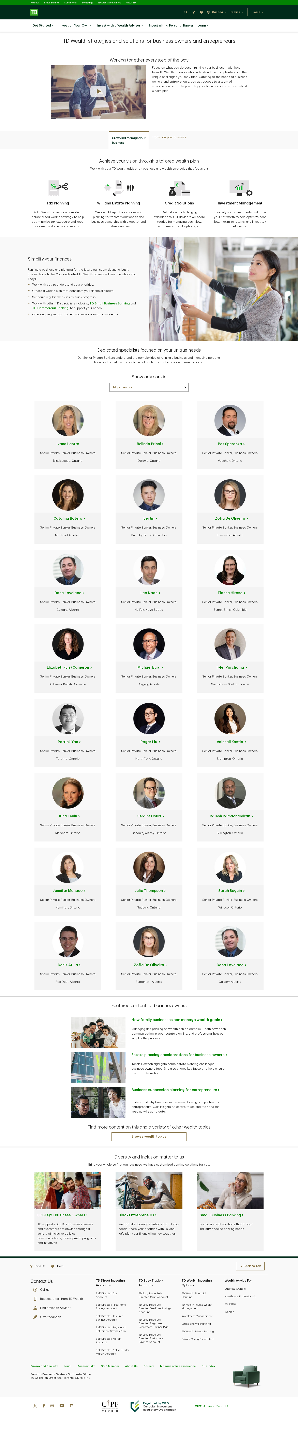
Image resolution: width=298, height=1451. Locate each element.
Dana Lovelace (68, 593)
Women (229, 1312)
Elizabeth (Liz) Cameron (68, 667)
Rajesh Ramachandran (230, 816)
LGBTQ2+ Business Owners (61, 1215)
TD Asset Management (109, 3)
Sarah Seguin (230, 891)
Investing (87, 3)
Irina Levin (68, 816)
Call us (44, 1289)
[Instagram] (52, 1406)
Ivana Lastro (67, 444)
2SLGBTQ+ (231, 1304)
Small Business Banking (220, 1215)
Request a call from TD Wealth (61, 1298)
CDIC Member (110, 1366)
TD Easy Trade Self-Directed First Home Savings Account (151, 1338)
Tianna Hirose (230, 593)
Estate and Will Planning (196, 1323)
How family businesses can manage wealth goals (176, 1020)
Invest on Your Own (74, 25)
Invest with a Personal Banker (171, 25)
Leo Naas (149, 593)
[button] (186, 12)
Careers (149, 1366)
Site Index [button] (208, 1366)
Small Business (51, 3)
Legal (67, 1366)
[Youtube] (62, 1406)
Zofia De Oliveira (230, 518)
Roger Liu (148, 742)
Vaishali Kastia (230, 742)
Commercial (70, 3)
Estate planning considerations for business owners (178, 1055)
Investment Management (197, 1316)
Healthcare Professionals (240, 1296)
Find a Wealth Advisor (55, 1308)
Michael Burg (149, 667)
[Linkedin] (71, 1406)
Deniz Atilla (68, 965)
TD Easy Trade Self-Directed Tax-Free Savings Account (155, 1308)
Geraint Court (149, 816)
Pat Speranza (230, 444)
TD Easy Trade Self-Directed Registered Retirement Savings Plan (153, 1323)
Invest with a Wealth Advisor (118, 25)
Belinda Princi (149, 444)
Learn (201, 25)
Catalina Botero (68, 518)
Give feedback (50, 1317)
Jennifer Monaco (68, 891)
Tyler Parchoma (230, 667)
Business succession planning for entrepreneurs (174, 1090)
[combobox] (149, 387)
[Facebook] (43, 1406)
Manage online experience (178, 1366)
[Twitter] (35, 1406)
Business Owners (235, 1288)
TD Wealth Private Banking (198, 1331)
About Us (131, 1366)
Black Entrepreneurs (136, 1215)
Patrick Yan (68, 742)
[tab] (129, 140)
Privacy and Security (44, 1366)
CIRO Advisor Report (210, 1406)
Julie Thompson (149, 891)
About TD (131, 3)
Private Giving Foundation (198, 1339)
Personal (34, 3)
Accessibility (86, 1366)
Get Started (41, 25)
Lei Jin (149, 518)
